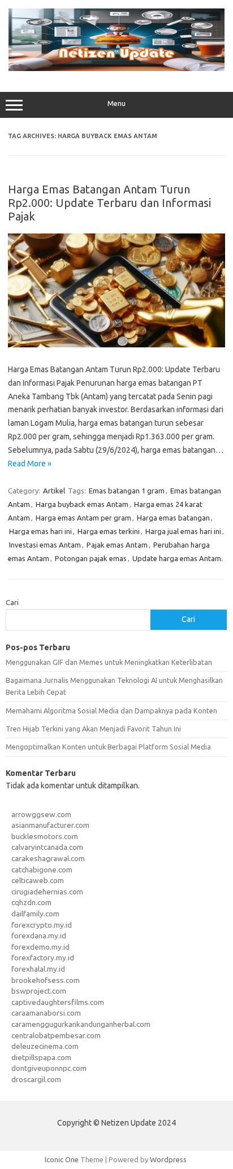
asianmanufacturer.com (50, 825)
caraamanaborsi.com (46, 1012)
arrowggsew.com (41, 814)
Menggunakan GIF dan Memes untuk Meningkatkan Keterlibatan (109, 662)
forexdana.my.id (38, 935)
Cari (12, 602)
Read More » (29, 463)
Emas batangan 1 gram (127, 491)
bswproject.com (38, 990)
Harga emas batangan (173, 518)
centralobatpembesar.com (56, 1035)
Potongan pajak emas (91, 558)
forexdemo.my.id (40, 946)
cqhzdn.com (31, 902)
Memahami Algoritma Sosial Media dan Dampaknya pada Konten (111, 710)
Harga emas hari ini (40, 531)
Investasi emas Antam (45, 545)
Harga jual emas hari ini (183, 531)
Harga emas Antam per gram (83, 518)
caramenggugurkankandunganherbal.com (80, 1024)
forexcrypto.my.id (41, 924)
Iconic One (62, 1159)
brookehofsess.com (45, 980)
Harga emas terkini (108, 531)
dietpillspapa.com (41, 1057)
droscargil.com (36, 1079)
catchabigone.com (41, 869)
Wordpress (168, 1159)
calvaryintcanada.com (47, 847)
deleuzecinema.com (45, 1046)
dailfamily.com (35, 913)
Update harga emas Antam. (177, 558)
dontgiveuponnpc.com (49, 1068)
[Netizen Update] (116, 68)
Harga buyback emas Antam (82, 504)
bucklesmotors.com (44, 836)
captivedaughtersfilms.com (57, 1002)
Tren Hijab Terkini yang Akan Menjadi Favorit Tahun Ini (93, 729)
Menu (116, 103)
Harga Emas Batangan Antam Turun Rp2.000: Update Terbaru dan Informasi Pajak (109, 203)
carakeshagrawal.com (48, 858)
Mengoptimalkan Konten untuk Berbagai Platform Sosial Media (108, 747)
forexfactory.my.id (42, 957)
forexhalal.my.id (38, 968)
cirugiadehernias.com (47, 891)
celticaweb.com (37, 880)
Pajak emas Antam (117, 545)
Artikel (54, 491)
